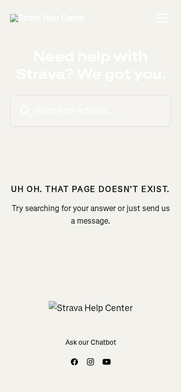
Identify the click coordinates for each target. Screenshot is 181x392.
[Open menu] (162, 18)
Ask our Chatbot (90, 342)
